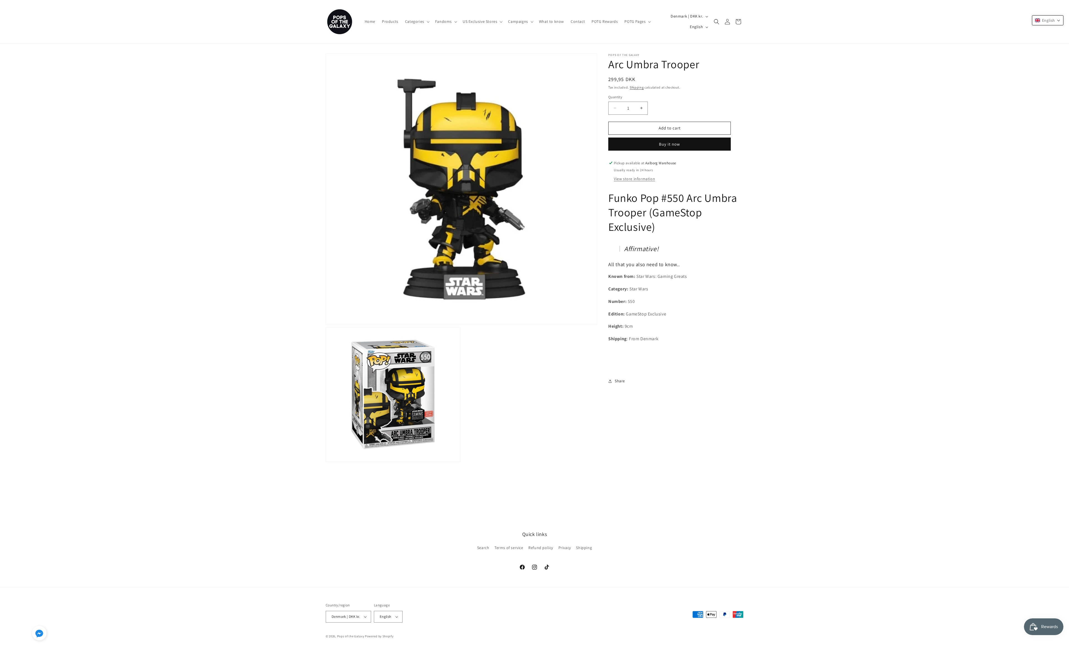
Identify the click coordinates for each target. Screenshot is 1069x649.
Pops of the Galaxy (350, 636)
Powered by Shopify (379, 636)
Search (483, 547)
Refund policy (540, 547)
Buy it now (669, 144)
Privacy (564, 547)
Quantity (615, 97)
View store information (634, 178)
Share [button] (620, 380)
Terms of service (508, 547)
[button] (417, 21)
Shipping (637, 87)
